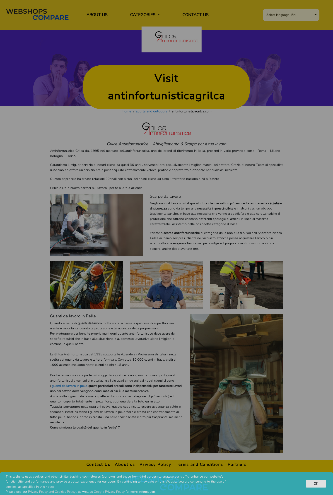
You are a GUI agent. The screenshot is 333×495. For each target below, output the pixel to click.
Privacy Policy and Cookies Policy (51, 492)
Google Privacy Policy (109, 492)
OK (316, 483)
